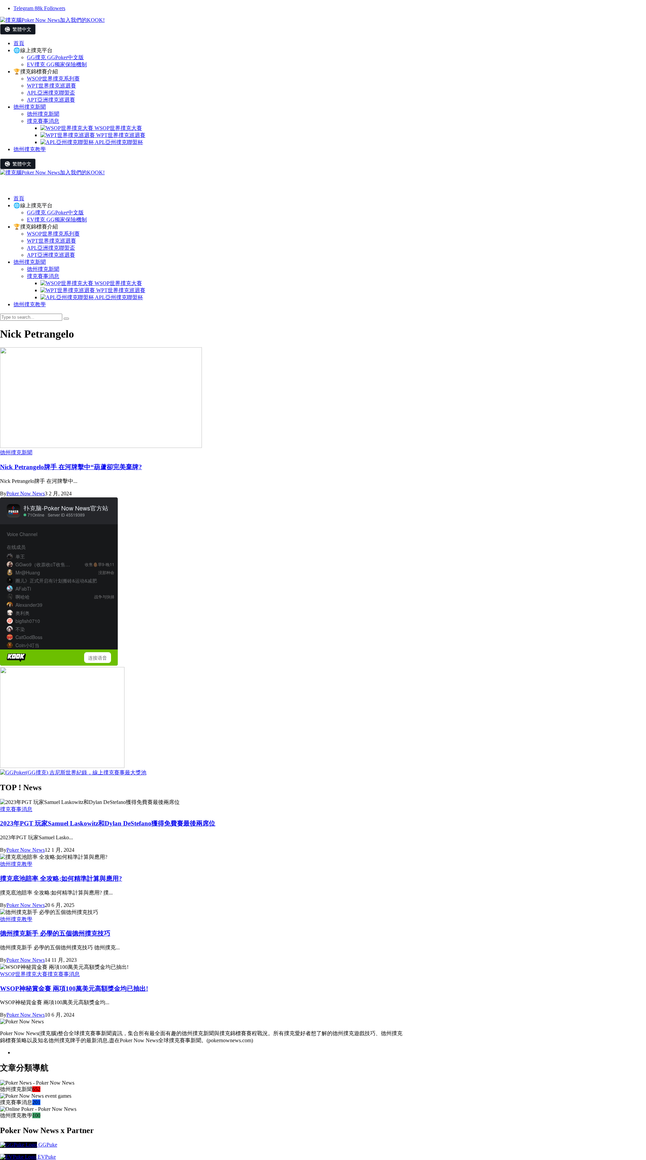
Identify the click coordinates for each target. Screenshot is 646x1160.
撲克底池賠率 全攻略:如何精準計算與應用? (61, 878)
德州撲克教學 (29, 304)
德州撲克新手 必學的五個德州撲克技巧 (55, 933)
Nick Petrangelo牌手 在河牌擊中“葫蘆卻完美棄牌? (71, 466)
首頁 (18, 198)
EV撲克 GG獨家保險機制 (57, 219)
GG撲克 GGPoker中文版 (55, 212)
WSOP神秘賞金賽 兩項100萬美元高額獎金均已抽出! (74, 988)
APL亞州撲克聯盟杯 (118, 297)
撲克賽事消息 (43, 276)
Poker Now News (25, 493)
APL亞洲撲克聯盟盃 (51, 248)
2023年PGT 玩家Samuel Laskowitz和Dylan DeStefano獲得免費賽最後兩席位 (107, 823)
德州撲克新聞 (29, 262)
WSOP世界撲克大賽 (117, 283)
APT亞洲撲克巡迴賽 (51, 255)
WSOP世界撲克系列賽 (53, 234)
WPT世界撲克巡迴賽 (51, 241)
